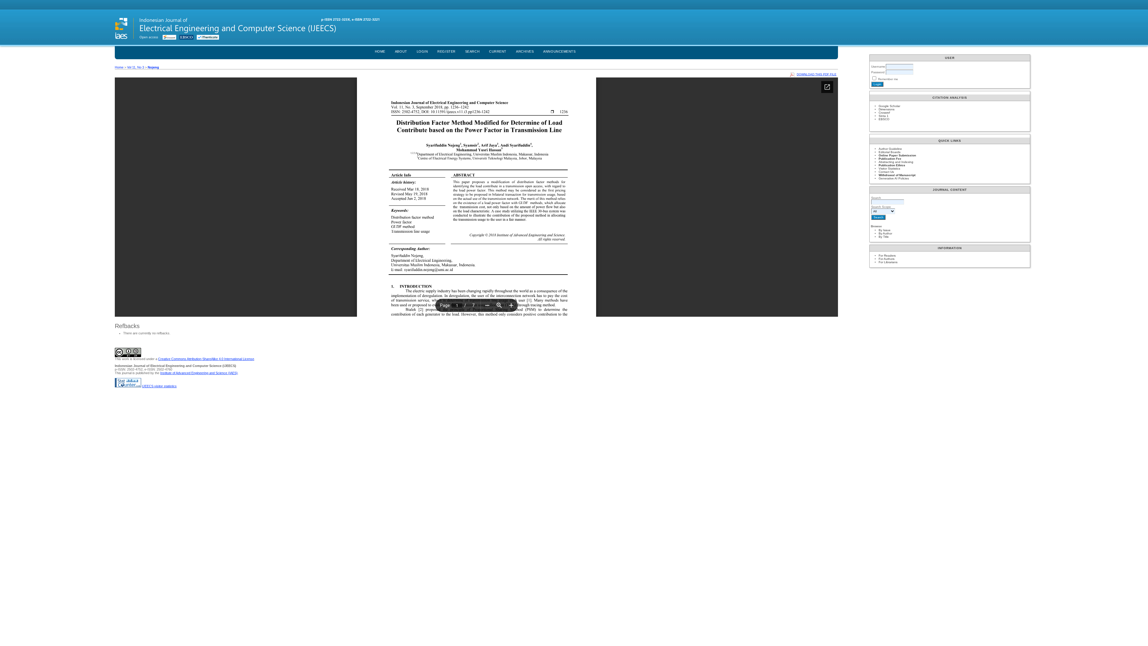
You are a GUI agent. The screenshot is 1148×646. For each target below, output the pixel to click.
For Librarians (888, 262)
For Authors (886, 258)
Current (497, 51)
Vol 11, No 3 (135, 67)
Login (422, 51)
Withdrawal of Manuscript (897, 175)
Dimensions (886, 109)
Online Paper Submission (897, 155)
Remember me (888, 79)
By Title (884, 236)
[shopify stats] (128, 386)
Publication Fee (890, 158)
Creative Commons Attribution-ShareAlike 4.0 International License (206, 359)
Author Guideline (890, 148)
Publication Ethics (892, 165)
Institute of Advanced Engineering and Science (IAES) (199, 373)
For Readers (887, 255)
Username (878, 66)
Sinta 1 (884, 116)
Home (380, 51)
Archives (525, 51)
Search (472, 51)
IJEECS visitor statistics (159, 386)
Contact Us (886, 171)
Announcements (559, 51)
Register (446, 51)
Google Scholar (889, 106)
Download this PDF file (816, 74)
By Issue (885, 230)
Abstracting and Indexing (896, 162)
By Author (885, 233)
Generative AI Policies (894, 178)
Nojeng (153, 67)
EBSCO (884, 119)
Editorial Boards (889, 152)
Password (878, 72)
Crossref (884, 112)
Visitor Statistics (889, 168)
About (401, 51)
